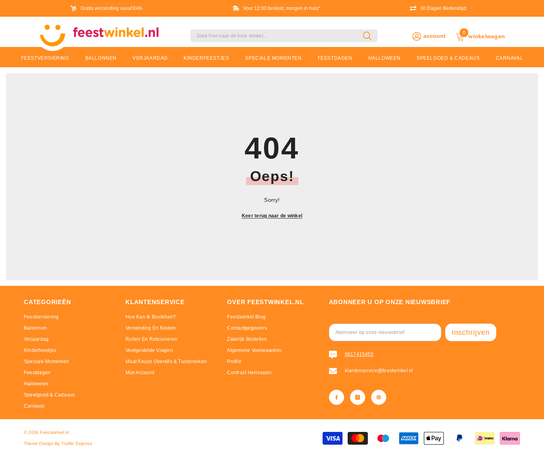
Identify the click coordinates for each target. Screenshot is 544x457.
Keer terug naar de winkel (272, 216)
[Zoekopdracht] (284, 35)
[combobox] (276, 35)
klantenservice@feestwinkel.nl (379, 370)
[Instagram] (357, 397)
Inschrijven (471, 332)
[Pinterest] (378, 397)
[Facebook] (336, 397)
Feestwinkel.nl (54, 432)
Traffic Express (77, 443)
